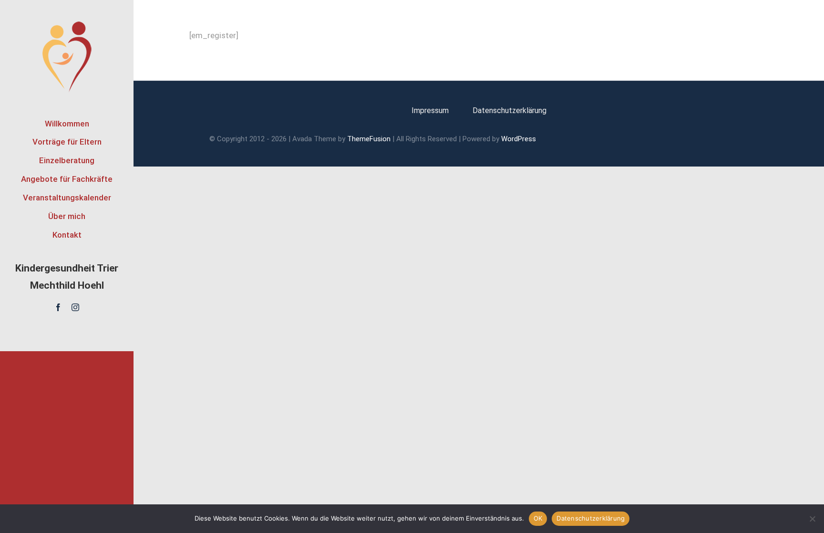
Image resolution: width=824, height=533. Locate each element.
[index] (67, 24)
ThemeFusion (369, 139)
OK (538, 518)
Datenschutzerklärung (590, 518)
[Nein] (812, 518)
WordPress (518, 139)
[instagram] (75, 307)
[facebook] (58, 307)
